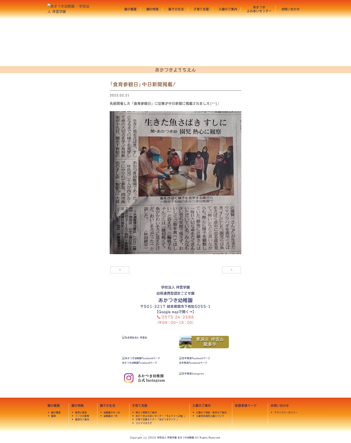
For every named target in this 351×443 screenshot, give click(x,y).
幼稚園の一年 (111, 416)
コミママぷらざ (144, 423)
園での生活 (176, 9)
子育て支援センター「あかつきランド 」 (157, 419)
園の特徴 (152, 9)
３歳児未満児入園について (210, 416)
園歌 (53, 416)
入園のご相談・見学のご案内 (211, 412)
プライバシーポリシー (286, 412)
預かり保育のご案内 (146, 412)
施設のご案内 (82, 419)
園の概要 (130, 9)
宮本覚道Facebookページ (193, 362)
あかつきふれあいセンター (259, 9)
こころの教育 (82, 416)
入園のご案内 (228, 9)
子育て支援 (201, 9)
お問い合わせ (290, 9)
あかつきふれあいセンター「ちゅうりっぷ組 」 (161, 416)
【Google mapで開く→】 (175, 311)
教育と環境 (81, 412)
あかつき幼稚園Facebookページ (139, 362)
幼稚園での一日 (112, 412)
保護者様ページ (245, 405)
